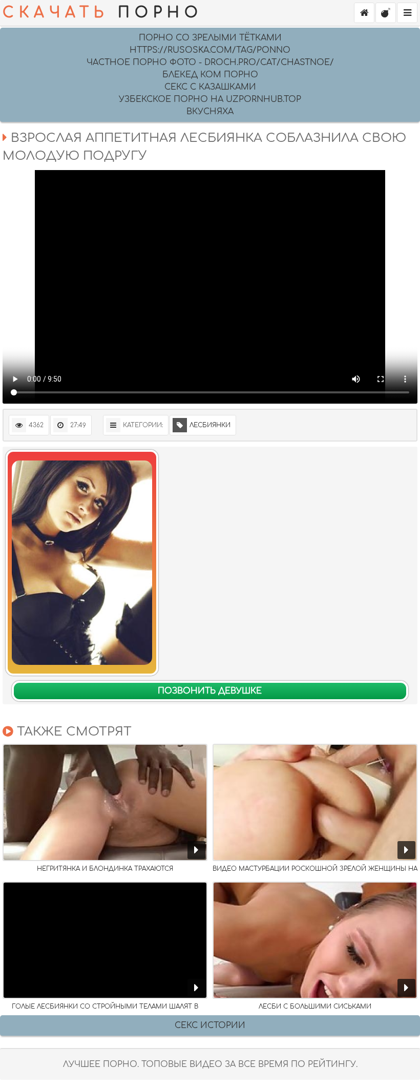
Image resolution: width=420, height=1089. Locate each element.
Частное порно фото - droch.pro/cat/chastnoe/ (210, 62)
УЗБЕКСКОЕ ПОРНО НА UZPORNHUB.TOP (210, 99)
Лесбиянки (210, 425)
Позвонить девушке (210, 691)
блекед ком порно (210, 74)
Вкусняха (210, 111)
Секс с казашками (210, 87)
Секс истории (210, 1025)
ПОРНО (103, 13)
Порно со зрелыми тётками (210, 38)
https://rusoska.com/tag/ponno (210, 50)
